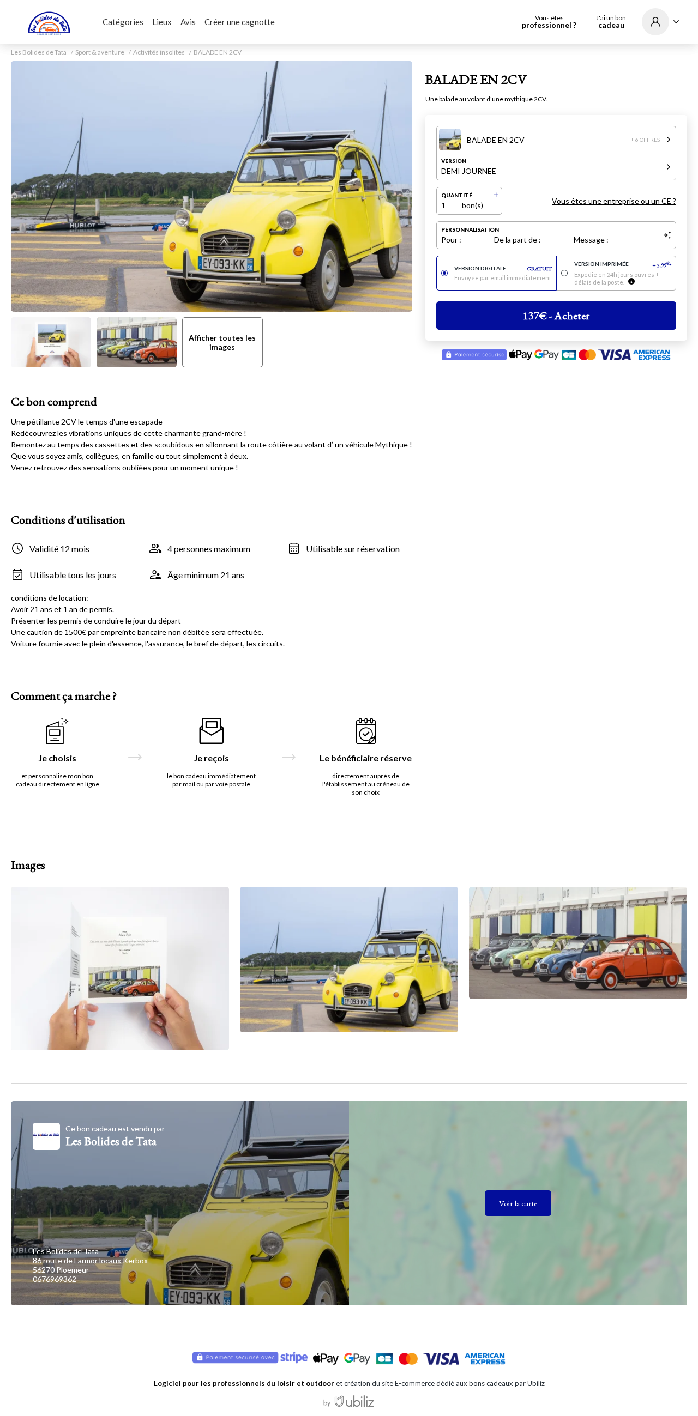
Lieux (162, 22)
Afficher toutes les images (222, 342)
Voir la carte (518, 1203)
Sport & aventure (99, 52)
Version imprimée (623, 265)
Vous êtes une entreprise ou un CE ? (614, 200)
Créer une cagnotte (239, 22)
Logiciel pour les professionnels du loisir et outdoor (244, 1383)
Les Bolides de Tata (39, 52)
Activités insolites (159, 52)
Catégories (123, 22)
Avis (188, 22)
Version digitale (503, 268)
